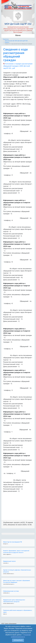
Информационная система (11, 591)
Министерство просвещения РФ (12, 542)
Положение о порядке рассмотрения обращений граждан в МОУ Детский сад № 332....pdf (17, 66)
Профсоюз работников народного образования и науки (17, 611)
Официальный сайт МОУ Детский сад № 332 (16, 40)
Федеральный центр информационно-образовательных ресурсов (14, 600)
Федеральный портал (9, 561)
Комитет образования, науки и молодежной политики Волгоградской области (16, 551)
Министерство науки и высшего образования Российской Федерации (16, 581)
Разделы (7, 42)
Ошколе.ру (6, 39)
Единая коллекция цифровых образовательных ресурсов (17, 570)
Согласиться (18, 640)
